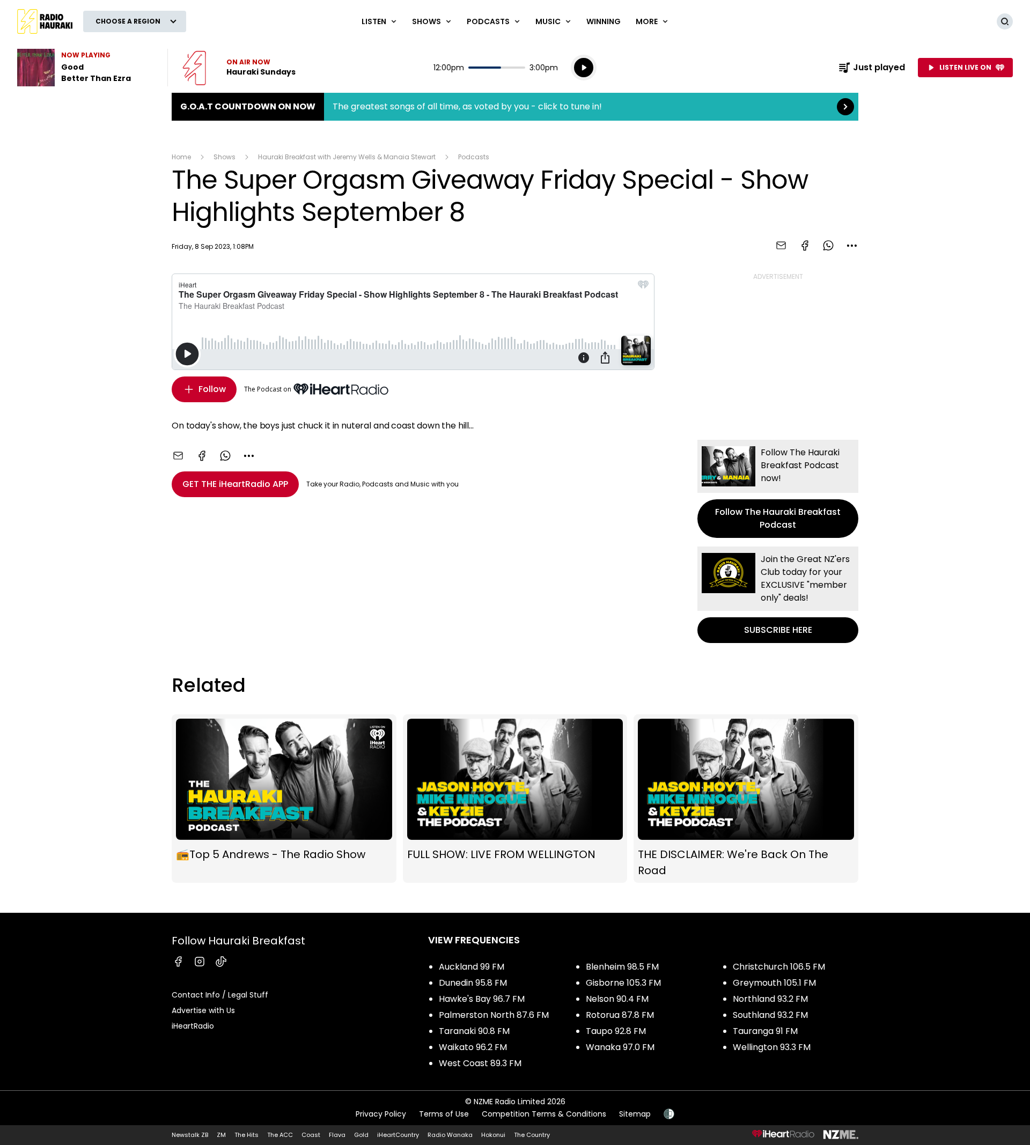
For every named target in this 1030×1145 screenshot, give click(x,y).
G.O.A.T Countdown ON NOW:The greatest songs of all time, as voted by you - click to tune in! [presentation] (515, 107)
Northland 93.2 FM (770, 999)
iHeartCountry (398, 1135)
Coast (310, 1135)
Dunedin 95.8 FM (473, 983)
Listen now (239, 67)
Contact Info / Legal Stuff (220, 994)
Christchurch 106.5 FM (779, 967)
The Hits (246, 1135)
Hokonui (493, 1135)
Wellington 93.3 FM (772, 1047)
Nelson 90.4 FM (617, 999)
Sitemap (635, 1114)
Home (181, 156)
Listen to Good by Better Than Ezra (85, 67)
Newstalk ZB (190, 1135)
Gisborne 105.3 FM (623, 983)
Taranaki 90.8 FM (474, 1031)
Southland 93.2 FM (770, 1015)
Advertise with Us (203, 1010)
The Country (532, 1135)
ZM (221, 1135)
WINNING (603, 21)
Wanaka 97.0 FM (620, 1047)
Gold (361, 1135)
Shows (225, 156)
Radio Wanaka (450, 1135)
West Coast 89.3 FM (480, 1063)
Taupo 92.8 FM (616, 1031)
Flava (337, 1135)
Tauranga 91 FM (765, 1031)
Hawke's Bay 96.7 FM (482, 999)
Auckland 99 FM (471, 967)
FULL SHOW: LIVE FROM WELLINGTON (515, 798)
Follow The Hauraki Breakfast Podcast (777, 489)
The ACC (280, 1135)
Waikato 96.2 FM (473, 1047)
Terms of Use (444, 1114)
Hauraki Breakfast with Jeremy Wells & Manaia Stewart (347, 156)
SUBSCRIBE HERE (777, 594)
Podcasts (473, 156)
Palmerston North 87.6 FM (494, 1015)
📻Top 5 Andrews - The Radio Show (284, 798)
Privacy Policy (381, 1114)
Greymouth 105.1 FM (774, 983)
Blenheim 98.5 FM (622, 967)
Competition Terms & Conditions (544, 1114)
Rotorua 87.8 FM (620, 1015)
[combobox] (851, 245)
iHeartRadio (193, 1026)
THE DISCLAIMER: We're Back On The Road (746, 798)
